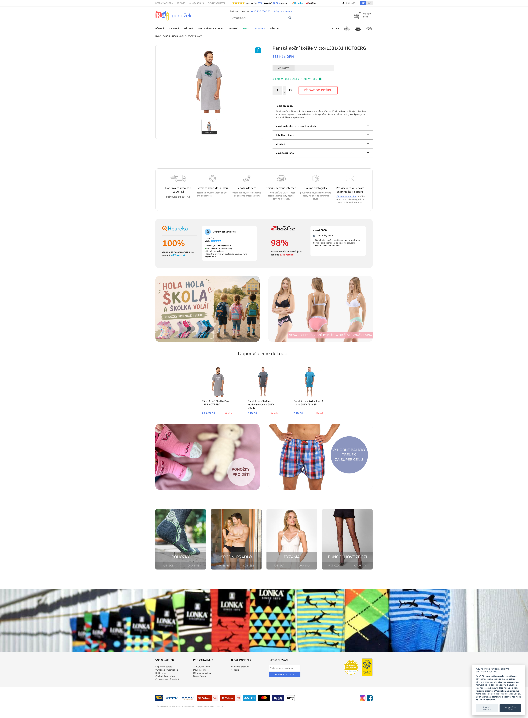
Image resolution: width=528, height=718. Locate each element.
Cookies (199, 706)
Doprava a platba (163, 666)
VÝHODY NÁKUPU (196, 3)
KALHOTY (360, 565)
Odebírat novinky (284, 674)
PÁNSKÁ (279, 565)
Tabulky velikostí (201, 666)
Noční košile (179, 36)
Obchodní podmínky (165, 676)
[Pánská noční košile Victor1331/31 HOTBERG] (209, 112)
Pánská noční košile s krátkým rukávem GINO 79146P (261, 404)
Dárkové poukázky (202, 673)
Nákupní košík (367, 15)
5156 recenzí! (287, 254)
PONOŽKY (334, 565)
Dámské (174, 28)
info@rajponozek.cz (283, 11)
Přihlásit (350, 3)
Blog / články (199, 676)
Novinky (260, 28)
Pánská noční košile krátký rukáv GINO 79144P (308, 403)
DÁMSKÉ (193, 565)
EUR (369, 3)
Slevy (246, 28)
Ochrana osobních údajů (167, 679)
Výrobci (275, 28)
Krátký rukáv (195, 36)
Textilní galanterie (210, 28)
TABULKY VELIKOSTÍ (216, 3)
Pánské (159, 28)
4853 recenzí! (178, 255)
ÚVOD (158, 36)
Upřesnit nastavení (487, 708)
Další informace (201, 669)
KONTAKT (181, 3)
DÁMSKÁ (304, 565)
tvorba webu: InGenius (213, 706)
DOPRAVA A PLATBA (164, 3)
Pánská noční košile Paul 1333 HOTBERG (215, 403)
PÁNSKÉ (168, 565)
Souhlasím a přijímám (510, 708)
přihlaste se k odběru (346, 196)
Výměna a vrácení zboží (166, 669)
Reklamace (160, 673)
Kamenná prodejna (240, 666)
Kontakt (235, 669)
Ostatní (232, 28)
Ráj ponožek (189, 706)
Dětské (188, 28)
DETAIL (228, 413)
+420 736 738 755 (260, 11)
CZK (363, 3)
